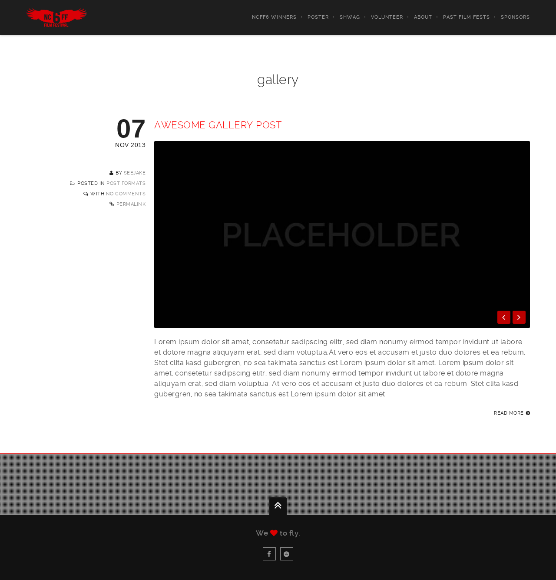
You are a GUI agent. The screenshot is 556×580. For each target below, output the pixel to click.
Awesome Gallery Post (217, 125)
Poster (318, 17)
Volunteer (387, 17)
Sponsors (515, 17)
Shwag (350, 17)
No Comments (126, 194)
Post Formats (126, 183)
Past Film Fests (466, 17)
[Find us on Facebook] (269, 553)
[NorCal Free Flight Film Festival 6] (56, 17)
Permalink (131, 204)
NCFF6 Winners (274, 17)
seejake (135, 173)
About (423, 17)
